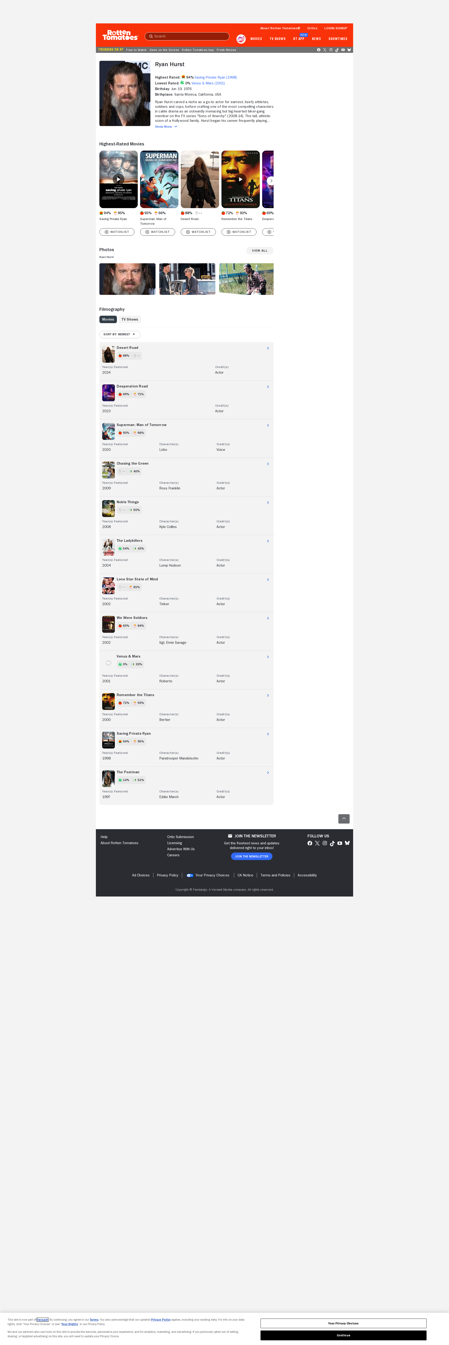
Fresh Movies (226, 49)
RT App (298, 39)
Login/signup (335, 28)
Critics (312, 28)
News (316, 39)
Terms (94, 1319)
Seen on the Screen (164, 49)
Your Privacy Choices (212, 875)
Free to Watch (136, 49)
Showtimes (338, 39)
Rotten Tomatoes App (198, 49)
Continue (343, 1335)
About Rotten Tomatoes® (280, 28)
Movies (256, 39)
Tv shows (278, 39)
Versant (42, 1319)
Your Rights (70, 1324)
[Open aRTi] (241, 39)
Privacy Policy (161, 1319)
